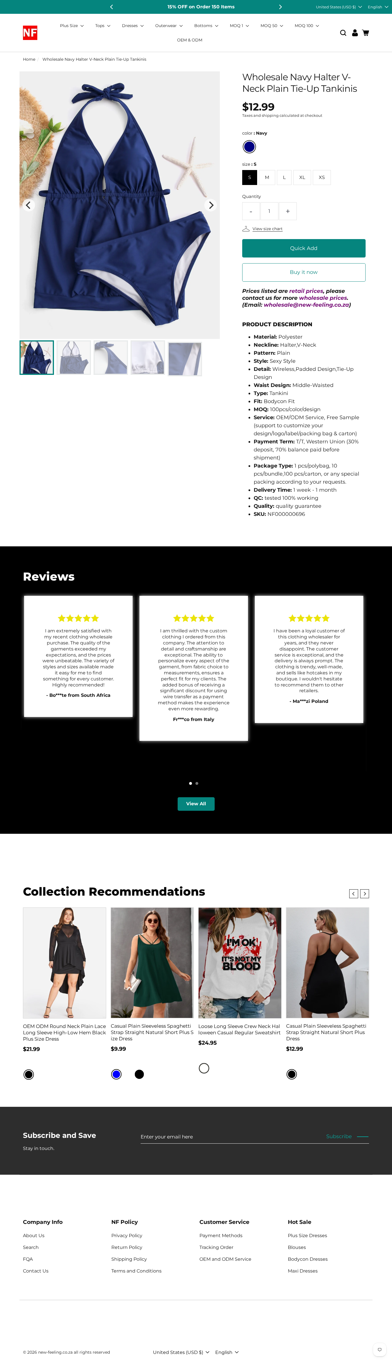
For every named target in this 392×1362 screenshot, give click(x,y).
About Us (33, 1235)
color (254, 133)
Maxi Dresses (303, 1271)
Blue (116, 1074)
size (249, 164)
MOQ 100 (304, 25)
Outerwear (166, 25)
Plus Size (69, 25)
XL (302, 177)
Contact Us (35, 1271)
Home (29, 59)
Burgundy (128, 1074)
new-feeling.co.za (55, 1352)
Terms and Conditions (136, 1271)
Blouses (297, 1247)
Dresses (130, 25)
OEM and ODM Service (225, 1259)
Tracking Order (216, 1247)
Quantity (251, 196)
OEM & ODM (189, 40)
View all (196, 803)
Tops (100, 25)
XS (322, 177)
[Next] (280, 7)
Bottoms (204, 25)
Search (31, 1247)
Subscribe (339, 1136)
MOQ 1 (237, 25)
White (204, 1068)
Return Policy (126, 1247)
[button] (343, 33)
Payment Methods (220, 1235)
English (375, 7)
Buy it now (304, 272)
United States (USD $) (336, 7)
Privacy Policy (126, 1235)
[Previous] (112, 7)
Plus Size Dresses (307, 1235)
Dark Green (151, 1074)
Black (28, 1074)
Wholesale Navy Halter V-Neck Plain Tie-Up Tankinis (94, 59)
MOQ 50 (269, 25)
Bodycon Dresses (308, 1259)
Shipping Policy (129, 1259)
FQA (28, 1259)
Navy (249, 147)
